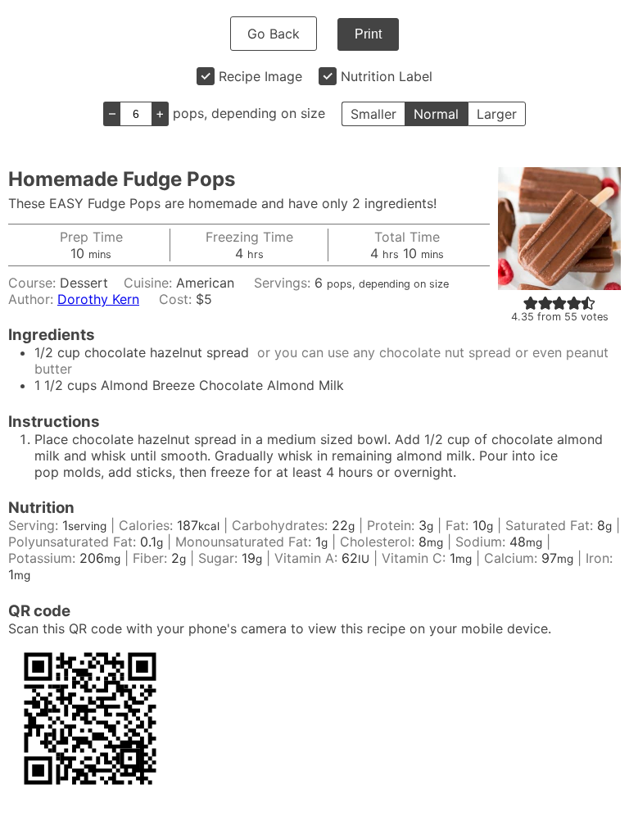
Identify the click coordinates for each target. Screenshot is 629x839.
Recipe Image (260, 76)
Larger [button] (497, 114)
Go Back (273, 33)
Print (368, 34)
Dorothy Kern (98, 299)
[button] (530, 302)
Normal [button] (436, 114)
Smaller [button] (373, 114)
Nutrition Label (386, 76)
